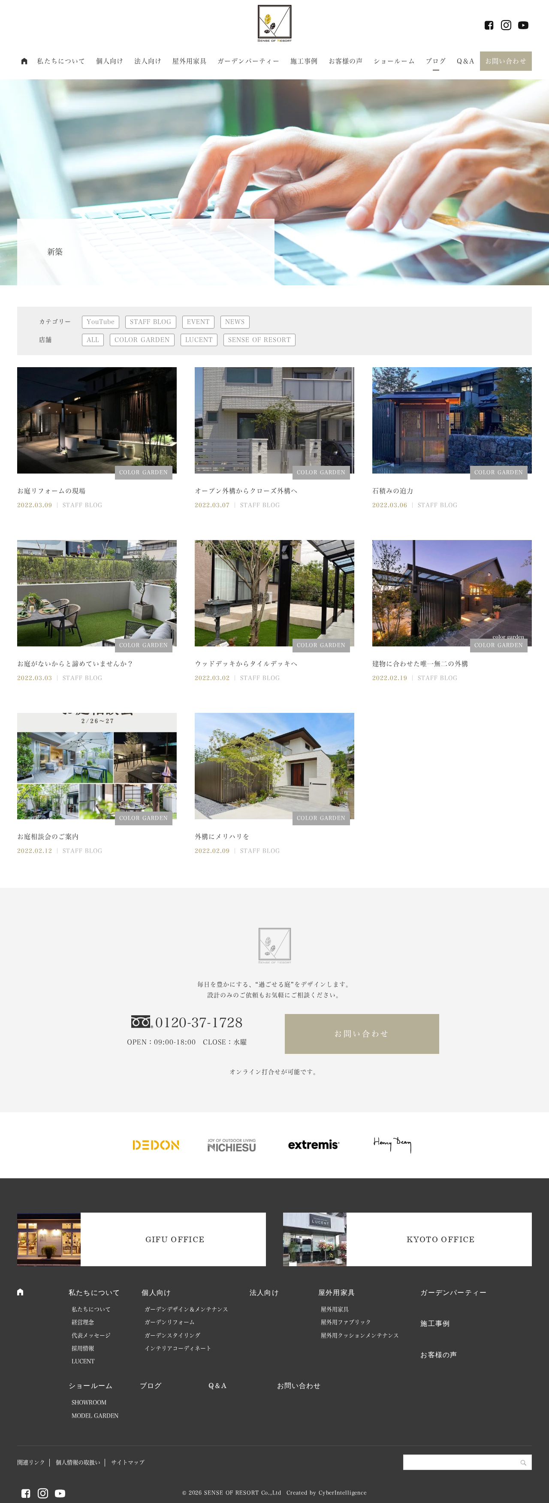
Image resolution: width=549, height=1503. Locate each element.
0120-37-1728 (199, 1022)
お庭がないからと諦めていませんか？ (75, 664)
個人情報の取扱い (78, 1462)
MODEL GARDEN (95, 1415)
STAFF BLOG (151, 322)
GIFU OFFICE (175, 1239)
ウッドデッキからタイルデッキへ (246, 664)
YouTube (101, 322)
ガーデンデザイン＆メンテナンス (186, 1309)
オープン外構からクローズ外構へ (246, 491)
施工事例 (304, 61)
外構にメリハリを (222, 836)
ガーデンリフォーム (170, 1322)
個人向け (110, 61)
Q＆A (465, 61)
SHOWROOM (89, 1402)
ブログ (435, 61)
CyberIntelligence (343, 1492)
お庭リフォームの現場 (51, 491)
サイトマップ (128, 1462)
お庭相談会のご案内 (48, 836)
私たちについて (61, 61)
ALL (93, 340)
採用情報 (83, 1348)
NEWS (235, 322)
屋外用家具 (189, 61)
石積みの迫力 (392, 491)
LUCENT (199, 340)
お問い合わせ (506, 61)
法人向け (148, 61)
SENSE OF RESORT (259, 340)
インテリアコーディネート (178, 1348)
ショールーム (394, 61)
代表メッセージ (91, 1335)
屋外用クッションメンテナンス (360, 1335)
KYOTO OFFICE (441, 1239)
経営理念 (83, 1322)
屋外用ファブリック (346, 1322)
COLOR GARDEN (142, 340)
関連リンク (31, 1462)
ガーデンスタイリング (172, 1335)
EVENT (198, 322)
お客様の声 (346, 61)
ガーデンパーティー (248, 61)
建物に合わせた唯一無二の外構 (420, 664)
